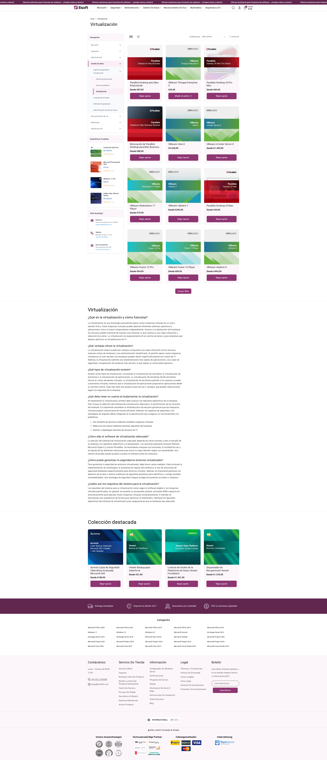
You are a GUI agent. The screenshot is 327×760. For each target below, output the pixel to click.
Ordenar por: (195, 37)
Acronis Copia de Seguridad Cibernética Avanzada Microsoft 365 (104, 570)
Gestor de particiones (104, 79)
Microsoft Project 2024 (216, 637)
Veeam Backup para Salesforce (139, 569)
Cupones (123, 673)
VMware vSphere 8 (217, 267)
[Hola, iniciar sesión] (239, 8)
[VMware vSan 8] (183, 123)
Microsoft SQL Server (153, 637)
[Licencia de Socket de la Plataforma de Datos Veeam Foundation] (183, 547)
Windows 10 (121, 632)
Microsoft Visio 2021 (124, 646)
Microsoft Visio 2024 (96, 646)
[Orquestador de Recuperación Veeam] (221, 547)
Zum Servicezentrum (103, 249)
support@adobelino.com (104, 224)
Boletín (216, 662)
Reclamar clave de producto (131, 677)
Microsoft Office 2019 (153, 628)
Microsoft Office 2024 (96, 628)
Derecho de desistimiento (192, 685)
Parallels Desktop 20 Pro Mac (219, 84)
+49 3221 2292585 (102, 237)
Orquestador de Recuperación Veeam (217, 569)
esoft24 (158, 730)
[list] (138, 37)
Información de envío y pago (160, 689)
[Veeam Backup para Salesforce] (144, 547)
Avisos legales (187, 677)
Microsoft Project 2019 (125, 642)
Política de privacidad (190, 673)
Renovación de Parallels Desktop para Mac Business (144, 145)
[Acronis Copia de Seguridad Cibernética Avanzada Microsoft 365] (105, 547)
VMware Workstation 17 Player (142, 207)
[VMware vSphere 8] (221, 246)
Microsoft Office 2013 (215, 628)
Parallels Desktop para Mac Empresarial (144, 84)
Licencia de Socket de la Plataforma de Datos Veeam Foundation (182, 570)
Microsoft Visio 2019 (153, 646)
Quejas (153, 684)
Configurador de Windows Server (161, 670)
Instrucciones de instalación (162, 695)
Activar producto (126, 704)
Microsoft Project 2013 (182, 642)
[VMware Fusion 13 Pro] (144, 246)
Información (158, 662)
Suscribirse (225, 690)
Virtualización (101, 91)
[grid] (131, 37)
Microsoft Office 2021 (124, 628)
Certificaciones (156, 676)
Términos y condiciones (191, 669)
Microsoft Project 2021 (96, 642)
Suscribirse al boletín (128, 696)
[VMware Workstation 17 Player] (144, 185)
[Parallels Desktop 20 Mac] (221, 185)
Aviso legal (186, 681)
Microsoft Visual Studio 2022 (185, 646)
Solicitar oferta (125, 669)
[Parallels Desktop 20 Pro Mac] (221, 62)
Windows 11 (92, 632)
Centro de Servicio (127, 688)
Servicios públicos (103, 85)
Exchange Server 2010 (124, 637)
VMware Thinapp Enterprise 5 (183, 84)
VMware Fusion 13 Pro (142, 267)
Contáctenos (96, 662)
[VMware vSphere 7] (183, 185)
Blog (152, 703)
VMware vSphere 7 (178, 205)
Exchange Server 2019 (215, 632)
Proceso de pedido (127, 692)
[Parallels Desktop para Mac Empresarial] (144, 62)
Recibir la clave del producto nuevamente (129, 682)
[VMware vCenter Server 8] (221, 123)
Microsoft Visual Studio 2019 (218, 646)
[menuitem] (106, 45)
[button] (102, 8)
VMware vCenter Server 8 (220, 144)
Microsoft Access (181, 632)
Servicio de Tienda (131, 662)
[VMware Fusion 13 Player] (183, 246)
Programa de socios (159, 680)
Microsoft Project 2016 (154, 642)
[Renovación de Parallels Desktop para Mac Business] (144, 123)
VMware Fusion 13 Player (181, 267)
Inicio (92, 19)
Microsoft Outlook (181, 637)
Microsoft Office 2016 (182, 628)
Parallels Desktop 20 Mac (220, 205)
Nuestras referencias (128, 700)
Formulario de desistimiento (193, 689)
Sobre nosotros (157, 699)
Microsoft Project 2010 (216, 642)
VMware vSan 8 (176, 144)
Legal (184, 662)
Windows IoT (150, 632)
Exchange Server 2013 (96, 637)
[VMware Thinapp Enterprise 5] (183, 62)
